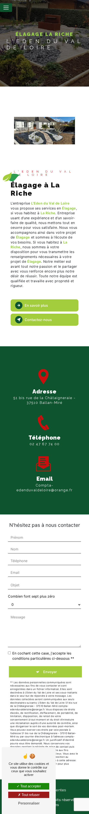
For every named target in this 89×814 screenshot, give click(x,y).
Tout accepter (30, 786)
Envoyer (50, 672)
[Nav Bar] (6, 7)
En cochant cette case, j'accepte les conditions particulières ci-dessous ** (43, 656)
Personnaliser (29, 803)
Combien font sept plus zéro (31, 596)
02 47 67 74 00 (45, 444)
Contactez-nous (38, 320)
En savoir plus (36, 305)
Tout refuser (30, 795)
